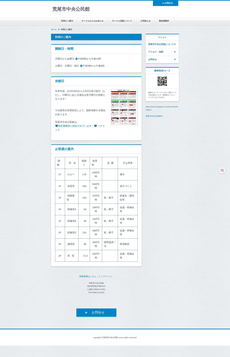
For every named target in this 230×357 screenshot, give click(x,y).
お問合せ (169, 3)
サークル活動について (122, 21)
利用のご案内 (67, 21)
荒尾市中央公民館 (71, 9)
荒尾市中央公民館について (161, 44)
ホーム (54, 29)
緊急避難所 (164, 21)
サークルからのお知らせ (93, 21)
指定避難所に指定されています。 (76, 126)
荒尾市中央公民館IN (154, 116)
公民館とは (146, 21)
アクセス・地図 (155, 52)
